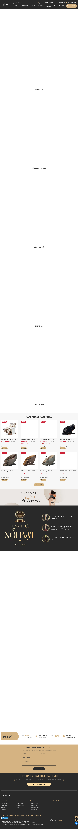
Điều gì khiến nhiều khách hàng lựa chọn (15, 273)
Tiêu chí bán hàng (19, 488)
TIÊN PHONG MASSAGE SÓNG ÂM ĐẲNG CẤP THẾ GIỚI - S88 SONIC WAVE (18, 243)
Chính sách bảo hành (34, 488)
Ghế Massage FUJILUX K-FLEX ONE (9, 124)
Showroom (48, 6)
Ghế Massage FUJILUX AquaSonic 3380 (46, 155)
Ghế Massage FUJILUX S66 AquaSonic (67, 124)
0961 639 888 (73, 2)
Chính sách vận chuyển (34, 492)
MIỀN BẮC (18, 464)
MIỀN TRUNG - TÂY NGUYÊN (54, 464)
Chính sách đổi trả (33, 494)
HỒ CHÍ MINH (39, 464)
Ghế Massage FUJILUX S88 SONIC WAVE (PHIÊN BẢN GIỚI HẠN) (29, 124)
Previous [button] (4, 8)
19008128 (51, 2)
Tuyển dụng (3, 492)
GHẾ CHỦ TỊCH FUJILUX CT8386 (68, 155)
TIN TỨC (54, 6)
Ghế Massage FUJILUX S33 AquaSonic (28, 155)
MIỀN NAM (28, 464)
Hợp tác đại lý (4, 490)
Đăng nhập (68, 6)
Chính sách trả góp (33, 490)
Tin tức (17, 492)
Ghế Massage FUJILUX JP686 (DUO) (47, 124)
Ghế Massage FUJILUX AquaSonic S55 (7, 155)
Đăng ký (73, 6)
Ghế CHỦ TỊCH (34, 6)
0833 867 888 (62, 2)
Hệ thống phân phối (20, 490)
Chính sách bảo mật (33, 495)
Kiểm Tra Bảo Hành (61, 6)
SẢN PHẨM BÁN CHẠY (39, 101)
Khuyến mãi (3, 494)
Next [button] (73, 8)
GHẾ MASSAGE (39, 90)
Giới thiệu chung (4, 488)
